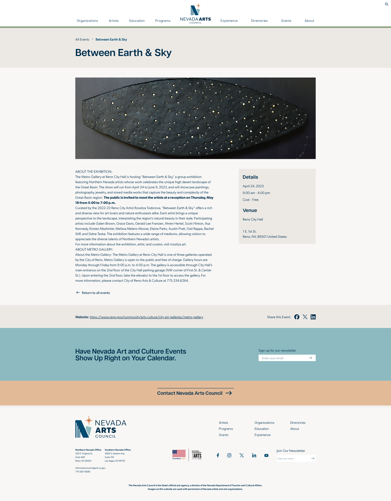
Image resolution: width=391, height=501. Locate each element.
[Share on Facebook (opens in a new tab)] (296, 316)
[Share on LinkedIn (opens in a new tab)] (313, 316)
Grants (286, 20)
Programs (162, 20)
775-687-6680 (82, 471)
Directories (259, 20)
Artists (114, 20)
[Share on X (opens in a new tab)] (305, 316)
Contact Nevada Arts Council (190, 392)
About (309, 20)
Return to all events (96, 292)
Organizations (87, 20)
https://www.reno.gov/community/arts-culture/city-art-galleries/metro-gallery (146, 317)
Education (137, 20)
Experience (229, 20)
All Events (82, 39)
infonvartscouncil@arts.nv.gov (90, 467)
